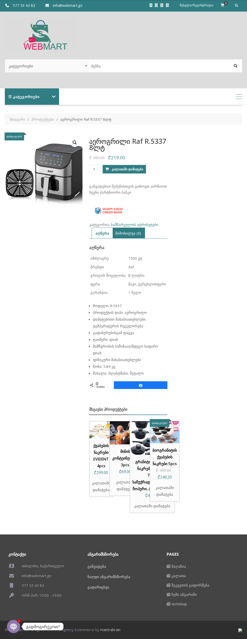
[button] (74, 142)
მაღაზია (179, 566)
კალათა (179, 575)
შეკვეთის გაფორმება (190, 585)
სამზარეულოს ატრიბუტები (134, 224)
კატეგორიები (26, 96)
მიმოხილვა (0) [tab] (128, 233)
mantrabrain (110, 629)
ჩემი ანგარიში (184, 594)
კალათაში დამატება (127, 169)
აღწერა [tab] (102, 233)
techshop (179, 603)
